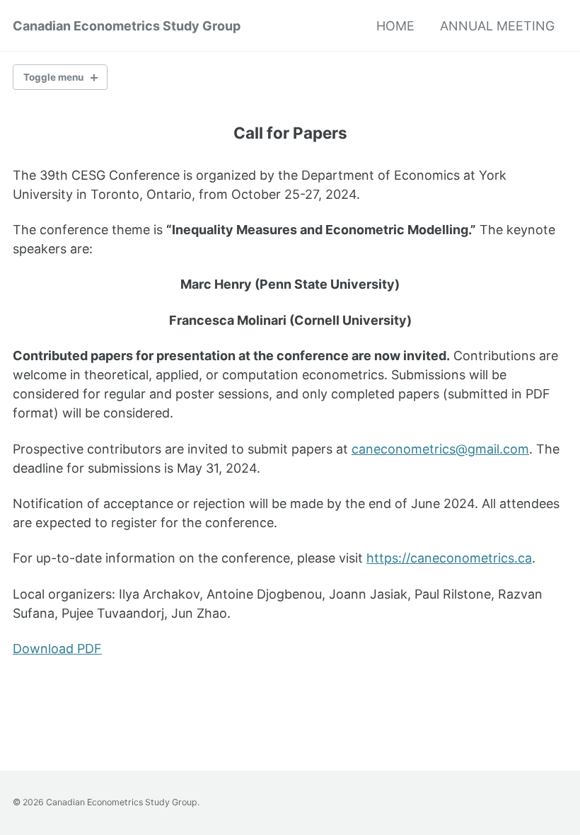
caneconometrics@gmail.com (440, 449)
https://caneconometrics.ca (449, 558)
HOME (395, 25)
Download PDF (57, 648)
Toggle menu (53, 77)
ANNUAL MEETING (497, 25)
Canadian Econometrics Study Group (126, 25)
